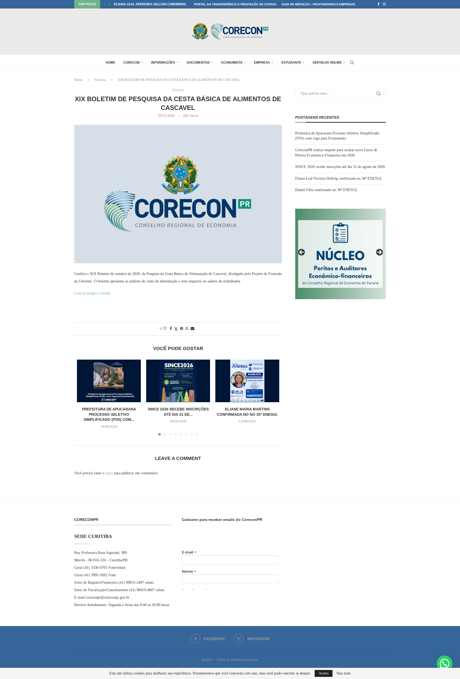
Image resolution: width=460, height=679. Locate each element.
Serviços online (327, 62)
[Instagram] (384, 4)
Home (110, 62)
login (109, 473)
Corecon (131, 62)
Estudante (291, 62)
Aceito (323, 673)
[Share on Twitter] (176, 329)
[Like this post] (165, 329)
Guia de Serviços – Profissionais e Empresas (318, 4)
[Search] (352, 62)
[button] (104, 4)
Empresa (262, 62)
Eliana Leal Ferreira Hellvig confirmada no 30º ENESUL (164, 4)
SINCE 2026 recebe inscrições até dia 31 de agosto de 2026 (340, 167)
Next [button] (379, 253)
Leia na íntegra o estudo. (93, 293)
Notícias (100, 80)
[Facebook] (378, 4)
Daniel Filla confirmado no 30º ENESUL (326, 190)
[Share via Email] (192, 329)
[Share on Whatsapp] (186, 329)
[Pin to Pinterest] (181, 329)
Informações (163, 62)
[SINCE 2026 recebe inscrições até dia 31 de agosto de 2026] (178, 381)
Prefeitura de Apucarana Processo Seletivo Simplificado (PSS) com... (109, 414)
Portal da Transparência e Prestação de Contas (235, 4)
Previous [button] (302, 253)
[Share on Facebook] (171, 329)
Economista (232, 62)
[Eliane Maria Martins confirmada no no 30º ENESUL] (247, 381)
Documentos (198, 62)
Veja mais (343, 673)
